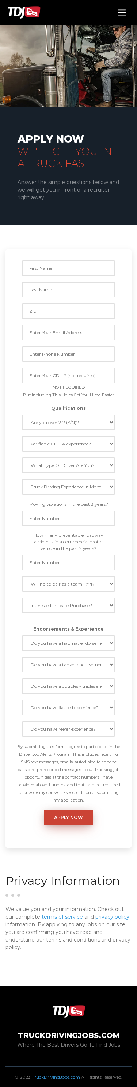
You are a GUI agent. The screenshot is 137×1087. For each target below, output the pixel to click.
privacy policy (112, 917)
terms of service (62, 917)
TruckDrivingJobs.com (56, 1077)
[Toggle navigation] (122, 12)
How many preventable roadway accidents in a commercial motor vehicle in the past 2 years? (68, 541)
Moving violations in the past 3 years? (68, 504)
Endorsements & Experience (68, 629)
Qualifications (68, 408)
